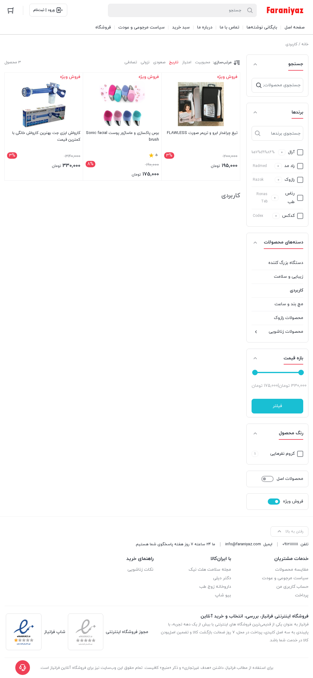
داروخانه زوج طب (215, 587)
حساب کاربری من (292, 587)
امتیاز (186, 62)
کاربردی (296, 290)
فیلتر (277, 406)
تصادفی (130, 62)
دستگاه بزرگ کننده (285, 263)
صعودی (159, 62)
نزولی (145, 62)
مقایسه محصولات (291, 569)
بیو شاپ (223, 595)
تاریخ (174, 62)
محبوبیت (202, 62)
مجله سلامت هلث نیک (210, 569)
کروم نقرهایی (282, 454)
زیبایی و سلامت (288, 277)
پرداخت (301, 595)
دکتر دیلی (222, 578)
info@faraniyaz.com (243, 544)
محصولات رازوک (288, 318)
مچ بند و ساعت (288, 304)
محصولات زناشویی (286, 332)
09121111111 (290, 544)
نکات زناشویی (140, 569)
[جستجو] (259, 85)
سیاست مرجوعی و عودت (285, 578)
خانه (304, 44)
